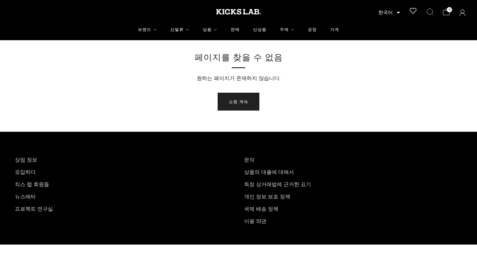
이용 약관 (255, 221)
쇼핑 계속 (238, 101)
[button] (389, 12)
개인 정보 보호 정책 (267, 196)
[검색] (430, 12)
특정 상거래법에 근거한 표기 (277, 184)
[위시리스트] (413, 10)
